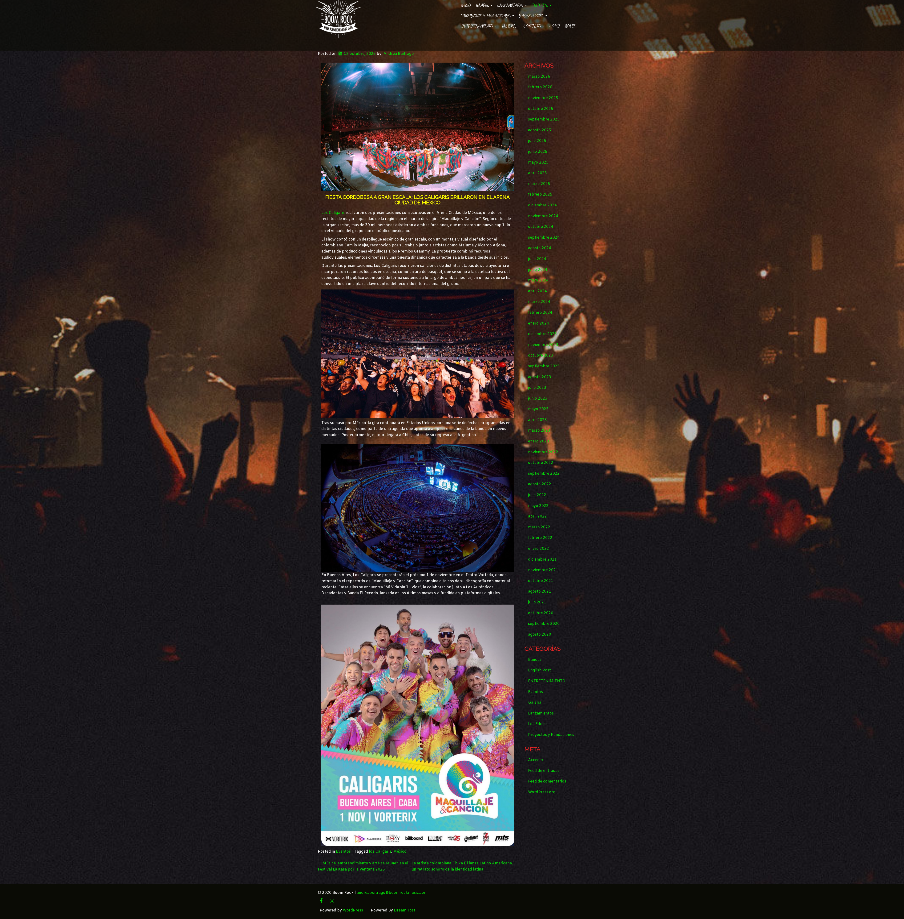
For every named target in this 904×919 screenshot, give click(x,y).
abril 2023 (537, 419)
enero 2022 (538, 548)
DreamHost (404, 910)
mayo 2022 (538, 505)
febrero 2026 (540, 87)
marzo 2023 (539, 430)
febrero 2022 (540, 537)
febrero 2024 (540, 312)
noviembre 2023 (543, 344)
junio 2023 (537, 398)
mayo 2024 (538, 280)
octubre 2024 (540, 226)
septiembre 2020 (544, 623)
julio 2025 (537, 140)
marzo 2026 (539, 76)
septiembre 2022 (544, 473)
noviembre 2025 (543, 98)
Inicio (466, 5)
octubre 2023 (540, 355)
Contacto (533, 26)
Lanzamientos (511, 5)
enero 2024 (538, 323)
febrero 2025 (540, 194)
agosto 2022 (539, 484)
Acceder (535, 760)
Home (554, 26)
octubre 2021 (540, 580)
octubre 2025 (540, 108)
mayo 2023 (538, 409)
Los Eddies (537, 724)
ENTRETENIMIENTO (477, 26)
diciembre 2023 (542, 334)
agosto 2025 (539, 130)
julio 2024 (537, 259)
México (400, 851)
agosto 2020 (539, 634)
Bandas (483, 5)
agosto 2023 (539, 377)
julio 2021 (537, 602)
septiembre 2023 (544, 366)
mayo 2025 (538, 162)
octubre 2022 (540, 462)
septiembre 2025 (544, 119)
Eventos (540, 5)
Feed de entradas (543, 770)
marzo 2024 (539, 301)
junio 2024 (537, 269)
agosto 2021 (539, 591)
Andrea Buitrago (398, 53)
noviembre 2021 (543, 570)
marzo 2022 (539, 527)
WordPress (353, 910)
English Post (532, 16)
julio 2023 (537, 387)
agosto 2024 (539, 248)
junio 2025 (537, 151)
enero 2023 (538, 441)
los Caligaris (380, 851)
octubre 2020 (540, 613)
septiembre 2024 (544, 237)
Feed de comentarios (547, 781)
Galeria (509, 26)
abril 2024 (537, 291)
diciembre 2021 (542, 559)
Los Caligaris (333, 212)
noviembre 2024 (543, 216)
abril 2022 (537, 516)
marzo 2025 (539, 183)
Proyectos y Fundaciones (486, 16)
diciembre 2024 (542, 205)
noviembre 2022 (543, 452)
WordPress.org (541, 792)
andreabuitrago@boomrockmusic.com (392, 892)
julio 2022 (537, 495)
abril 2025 (537, 173)
